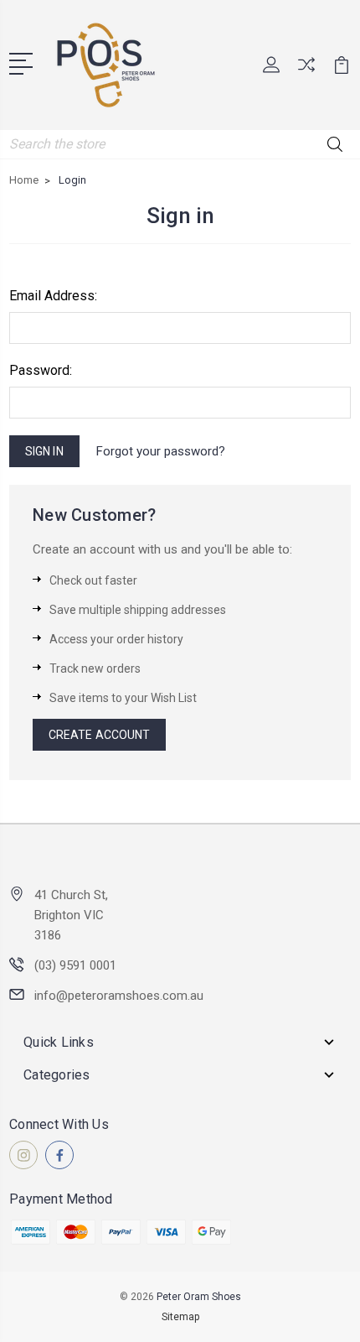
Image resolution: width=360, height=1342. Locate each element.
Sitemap (180, 1317)
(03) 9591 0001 (75, 965)
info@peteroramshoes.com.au (118, 995)
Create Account (99, 734)
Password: (40, 370)
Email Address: (53, 296)
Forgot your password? (160, 451)
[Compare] (306, 70)
